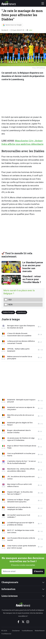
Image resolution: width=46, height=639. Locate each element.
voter (30, 30)
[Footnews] (23, 604)
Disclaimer (16, 631)
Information (8, 589)
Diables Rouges (8, 312)
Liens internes (9, 596)
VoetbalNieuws (27, 631)
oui (10, 300)
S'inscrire (38, 571)
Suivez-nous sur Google (14, 25)
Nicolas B (4, 30)
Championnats (9, 582)
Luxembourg (21, 312)
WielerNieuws (40, 631)
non (10, 304)
